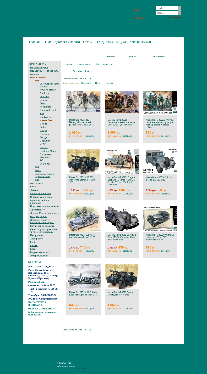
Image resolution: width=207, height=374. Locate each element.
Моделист (45, 140)
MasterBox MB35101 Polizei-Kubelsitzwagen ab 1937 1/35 (83, 293)
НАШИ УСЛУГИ (38, 64)
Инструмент (36, 235)
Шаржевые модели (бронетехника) (45, 175)
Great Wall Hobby (49, 110)
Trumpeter (45, 134)
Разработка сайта (66, 368)
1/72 (37, 167)
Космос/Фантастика (40, 193)
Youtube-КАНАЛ (140, 42)
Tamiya (43, 130)
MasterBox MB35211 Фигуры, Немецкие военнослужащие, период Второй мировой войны (160, 123)
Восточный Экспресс (45, 155)
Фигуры (34, 190)
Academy (44, 93)
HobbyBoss (45, 106)
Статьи (88, 42)
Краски (34, 245)
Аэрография (36, 238)
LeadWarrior (46, 117)
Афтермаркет (37, 209)
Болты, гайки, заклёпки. (42, 226)
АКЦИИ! (121, 42)
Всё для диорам (38, 216)
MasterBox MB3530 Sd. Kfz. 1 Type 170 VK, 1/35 (159, 178)
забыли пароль (174, 17)
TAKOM (44, 147)
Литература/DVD (39, 255)
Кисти (33, 249)
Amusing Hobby (48, 89)
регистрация (161, 17)
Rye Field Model (48, 151)
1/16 (37, 180)
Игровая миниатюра (41, 197)
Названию (86, 83)
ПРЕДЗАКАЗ (104, 42)
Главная (34, 42)
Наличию (108, 83)
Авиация (34, 74)
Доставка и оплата (67, 42)
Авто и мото (36, 183)
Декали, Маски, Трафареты (44, 213)
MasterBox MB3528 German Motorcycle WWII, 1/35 (121, 293)
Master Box (46, 120)
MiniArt (43, 123)
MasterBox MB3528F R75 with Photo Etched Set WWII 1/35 (82, 179)
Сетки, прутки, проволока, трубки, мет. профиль (44, 230)
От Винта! (45, 163)
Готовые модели (39, 67)
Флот (33, 186)
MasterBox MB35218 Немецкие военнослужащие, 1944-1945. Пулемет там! (121, 122)
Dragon (43, 103)
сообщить (89, 136)
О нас (47, 42)
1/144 (38, 170)
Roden (43, 127)
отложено (140, 18)
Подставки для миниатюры (44, 206)
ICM (42, 113)
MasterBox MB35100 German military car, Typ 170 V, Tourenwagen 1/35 (160, 237)
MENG (43, 144)
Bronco (43, 100)
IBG (42, 160)
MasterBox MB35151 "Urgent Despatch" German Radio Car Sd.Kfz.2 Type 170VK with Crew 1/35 (121, 181)
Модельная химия (40, 252)
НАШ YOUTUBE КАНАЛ (41, 308)
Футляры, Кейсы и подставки (39, 201)
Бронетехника (38, 77)
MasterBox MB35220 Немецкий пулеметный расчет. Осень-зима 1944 (81, 122)
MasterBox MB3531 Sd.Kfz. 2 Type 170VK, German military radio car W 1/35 (122, 237)
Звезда (43, 137)
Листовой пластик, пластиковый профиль (42, 221)
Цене (97, 83)
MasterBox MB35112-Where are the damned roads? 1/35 (82, 236)
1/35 (37, 80)
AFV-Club (44, 96)
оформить (139, 14)
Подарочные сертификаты (44, 70)
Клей (32, 242)
